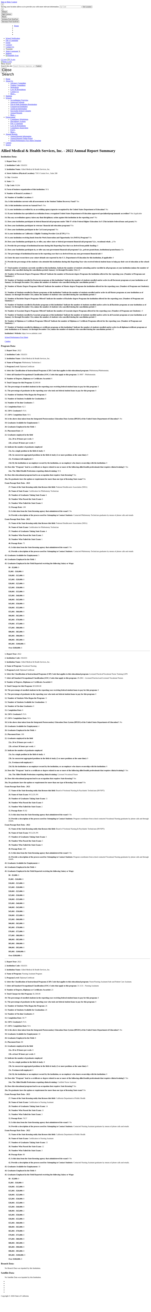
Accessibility (10, 1288)
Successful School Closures (20, 111)
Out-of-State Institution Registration (23, 104)
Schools (9, 98)
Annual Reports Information (20, 136)
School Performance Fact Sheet (16, 337)
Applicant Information (18, 109)
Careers (8, 143)
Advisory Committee (18, 83)
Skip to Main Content (9, 2)
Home (8, 79)
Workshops (14, 87)
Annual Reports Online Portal (21, 138)
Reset (4, 17)
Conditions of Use (12, 1283)
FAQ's (12, 130)
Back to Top (10, 1281)
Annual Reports (16, 113)
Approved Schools (17, 102)
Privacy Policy (11, 1286)
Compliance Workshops (19, 119)
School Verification (13, 38)
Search (8, 145)
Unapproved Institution (19, 107)
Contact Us (10, 47)
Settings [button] (9, 53)
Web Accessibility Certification (17, 1292)
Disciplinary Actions (18, 121)
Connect (9, 45)
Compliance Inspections (19, 128)
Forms (8, 43)
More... (13, 94)
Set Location (87, 7)
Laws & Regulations (18, 90)
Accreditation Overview (19, 100)
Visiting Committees (17, 85)
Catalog (7, 341)
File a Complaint (12, 40)
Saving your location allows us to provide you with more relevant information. (30, 7)
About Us (9, 81)
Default (4, 12)
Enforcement (10, 117)
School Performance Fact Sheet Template (25, 141)
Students (9, 96)
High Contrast (6, 14)
